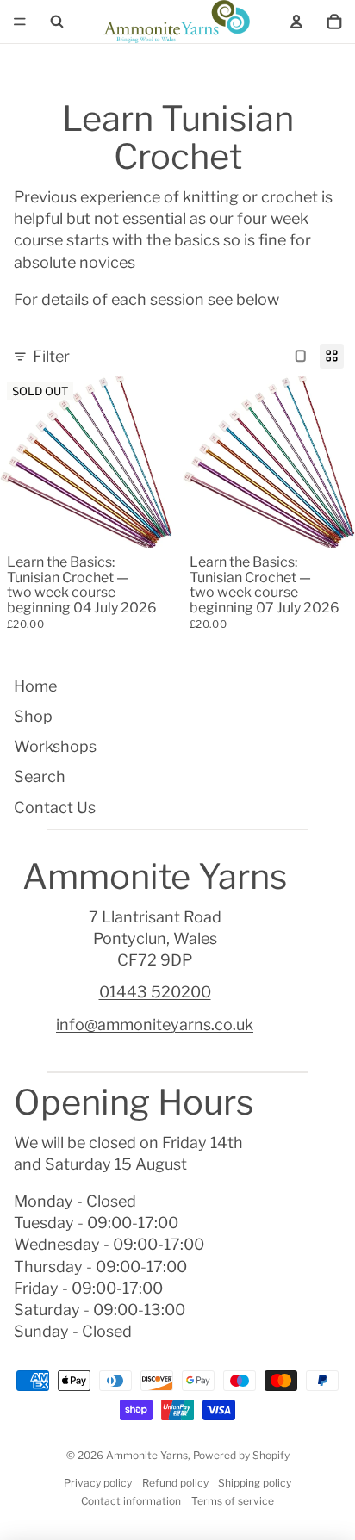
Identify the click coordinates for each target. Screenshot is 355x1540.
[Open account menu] (296, 21)
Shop (33, 716)
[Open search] (57, 21)
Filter (51, 356)
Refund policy (175, 1482)
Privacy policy (98, 1482)
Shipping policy (254, 1482)
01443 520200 (155, 992)
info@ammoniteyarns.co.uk (154, 1024)
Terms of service (232, 1500)
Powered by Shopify (241, 1455)
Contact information (131, 1500)
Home (35, 686)
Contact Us (55, 807)
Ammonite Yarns (147, 1455)
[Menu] (20, 21)
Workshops (55, 746)
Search (39, 776)
